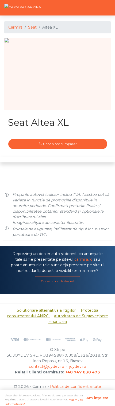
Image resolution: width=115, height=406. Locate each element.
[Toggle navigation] (106, 7)
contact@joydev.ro (46, 366)
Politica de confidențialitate (75, 386)
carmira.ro (83, 259)
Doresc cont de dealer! (57, 281)
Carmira (15, 27)
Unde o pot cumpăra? (59, 144)
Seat (32, 27)
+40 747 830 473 (82, 372)
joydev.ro (77, 366)
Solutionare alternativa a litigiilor (47, 310)
